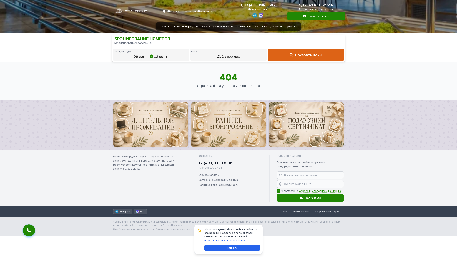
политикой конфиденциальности (224, 239)
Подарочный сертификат (328, 211)
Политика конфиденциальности (218, 184)
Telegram (125, 211)
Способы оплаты (209, 174)
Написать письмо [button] (318, 15)
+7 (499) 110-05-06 (259, 5)
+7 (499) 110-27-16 (318, 5)
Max (142, 211)
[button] (150, 124)
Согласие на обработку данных (218, 179)
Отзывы (284, 211)
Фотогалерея (301, 211)
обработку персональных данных (320, 190)
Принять (232, 247)
